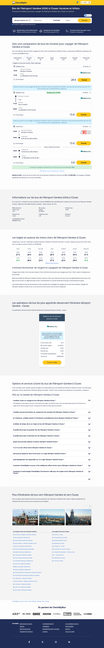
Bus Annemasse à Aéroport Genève (22, 540)
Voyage (45, 632)
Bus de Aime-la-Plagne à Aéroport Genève (24, 534)
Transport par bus (26, 632)
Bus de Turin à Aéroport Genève (22, 587)
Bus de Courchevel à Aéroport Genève (23, 549)
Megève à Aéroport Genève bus (21, 566)
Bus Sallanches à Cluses (58, 558)
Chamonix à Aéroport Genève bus (22, 546)
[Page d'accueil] (19, 2)
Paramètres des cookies (50, 629)
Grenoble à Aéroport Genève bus (22, 552)
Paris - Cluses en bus (57, 555)
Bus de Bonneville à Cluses (59, 540)
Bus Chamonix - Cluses (58, 546)
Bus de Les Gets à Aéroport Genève (22, 558)
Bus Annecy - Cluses (57, 534)
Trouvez (84, 80)
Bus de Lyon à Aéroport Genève (21, 563)
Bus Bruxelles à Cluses (58, 543)
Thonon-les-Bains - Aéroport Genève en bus (25, 581)
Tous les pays (69, 632)
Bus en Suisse (24, 601)
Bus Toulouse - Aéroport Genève (22, 584)
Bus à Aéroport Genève (35, 601)
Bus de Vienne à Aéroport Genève (22, 590)
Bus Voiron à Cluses (57, 561)
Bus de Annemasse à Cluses (59, 537)
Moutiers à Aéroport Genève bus (22, 569)
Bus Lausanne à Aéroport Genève (22, 555)
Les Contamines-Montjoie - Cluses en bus (63, 552)
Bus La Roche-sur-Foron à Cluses (61, 549)
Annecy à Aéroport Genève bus (21, 537)
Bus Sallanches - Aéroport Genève (22, 578)
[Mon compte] (77, 2)
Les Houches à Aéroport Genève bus (23, 561)
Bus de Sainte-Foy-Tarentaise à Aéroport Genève (26, 575)
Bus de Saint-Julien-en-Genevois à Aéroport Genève (27, 572)
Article (67, 629)
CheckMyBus (15, 601)
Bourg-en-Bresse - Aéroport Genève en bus (25, 543)
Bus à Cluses (45, 601)
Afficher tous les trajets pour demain (52, 171)
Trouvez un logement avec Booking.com (25, 24)
